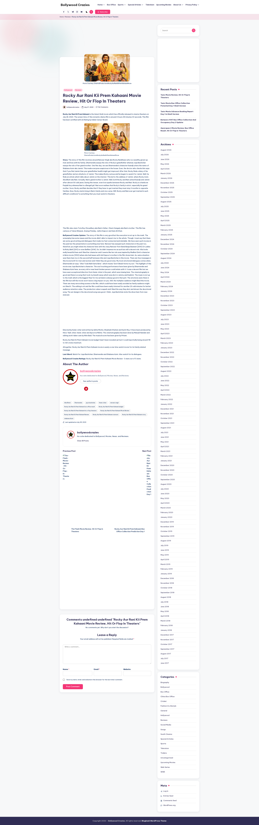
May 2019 (165, 555)
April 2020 (165, 503)
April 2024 (165, 277)
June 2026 (165, 159)
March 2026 (166, 173)
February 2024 (167, 286)
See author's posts (90, 381)
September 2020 (168, 479)
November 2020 (167, 470)
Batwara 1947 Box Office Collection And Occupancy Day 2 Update (178, 121)
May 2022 (165, 385)
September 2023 (168, 310)
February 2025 (167, 230)
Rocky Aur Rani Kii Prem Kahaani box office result (79, 406)
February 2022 (167, 399)
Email (97, 669)
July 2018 (164, 602)
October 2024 (167, 249)
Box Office (165, 692)
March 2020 (166, 508)
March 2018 (165, 621)
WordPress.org (169, 805)
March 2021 (165, 451)
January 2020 (166, 517)
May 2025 (165, 216)
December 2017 (167, 635)
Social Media (166, 725)
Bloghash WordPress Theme (154, 821)
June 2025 (165, 211)
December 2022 (167, 352)
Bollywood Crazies (75, 5)
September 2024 (168, 253)
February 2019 (167, 569)
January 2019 (166, 574)
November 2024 (167, 244)
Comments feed (170, 800)
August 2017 (166, 654)
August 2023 (166, 315)
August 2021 (166, 428)
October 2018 (166, 588)
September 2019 (167, 536)
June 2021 (165, 437)
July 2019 (164, 545)
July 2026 (165, 154)
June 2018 (165, 606)
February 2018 (167, 625)
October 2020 (167, 475)
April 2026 (165, 169)
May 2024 (165, 272)
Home (62, 17)
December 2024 (167, 239)
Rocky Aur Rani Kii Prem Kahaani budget (111, 406)
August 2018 (166, 597)
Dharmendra (78, 402)
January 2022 (166, 404)
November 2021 (167, 413)
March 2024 (166, 282)
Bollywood (68, 90)
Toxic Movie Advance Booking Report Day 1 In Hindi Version (177, 112)
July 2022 (165, 376)
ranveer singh (114, 402)
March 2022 (166, 395)
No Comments (103, 107)
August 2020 (166, 484)
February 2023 (167, 343)
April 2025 (165, 220)
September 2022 (168, 366)
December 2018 (167, 578)
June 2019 (165, 550)
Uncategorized (167, 758)
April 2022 (165, 390)
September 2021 (167, 423)
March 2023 (166, 338)
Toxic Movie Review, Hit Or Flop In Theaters (175, 96)
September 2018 (167, 592)
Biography (165, 682)
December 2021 (167, 409)
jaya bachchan (90, 402)
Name (66, 669)
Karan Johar (102, 402)
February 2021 (167, 456)
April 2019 (165, 559)
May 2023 (165, 329)
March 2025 (166, 225)
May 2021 (165, 442)
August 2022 (166, 371)
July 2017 (164, 658)
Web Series (165, 767)
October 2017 (166, 644)
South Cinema (166, 734)
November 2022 (167, 357)
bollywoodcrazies (90, 370)
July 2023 (165, 319)
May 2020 (165, 498)
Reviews (68, 17)
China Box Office (168, 696)
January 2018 (166, 630)
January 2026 (166, 178)
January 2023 (166, 348)
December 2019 (167, 522)
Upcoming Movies (168, 762)
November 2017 (167, 639)
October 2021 (166, 418)
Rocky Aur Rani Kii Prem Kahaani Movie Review (114, 410)
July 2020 (165, 489)
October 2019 (166, 531)
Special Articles (167, 739)
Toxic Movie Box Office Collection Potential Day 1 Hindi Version (175, 104)
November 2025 (167, 188)
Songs (163, 729)
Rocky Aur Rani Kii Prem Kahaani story (134, 414)
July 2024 (165, 263)
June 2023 (165, 324)
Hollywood (165, 715)
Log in (165, 791)
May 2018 (165, 611)
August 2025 (166, 202)
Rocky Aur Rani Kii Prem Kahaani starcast (105, 414)
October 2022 (167, 362)
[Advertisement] (107, 42)
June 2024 (165, 267)
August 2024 (166, 258)
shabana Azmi (68, 418)
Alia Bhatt (67, 402)
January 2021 (166, 461)
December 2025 (167, 183)
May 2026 (165, 164)
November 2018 (167, 583)
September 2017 (167, 649)
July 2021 (164, 432)
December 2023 (167, 296)
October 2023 (167, 305)
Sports (163, 743)
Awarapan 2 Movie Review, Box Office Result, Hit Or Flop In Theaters (177, 129)
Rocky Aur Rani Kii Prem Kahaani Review (76, 414)
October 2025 (167, 192)
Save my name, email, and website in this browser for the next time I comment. (94, 680)
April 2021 (165, 446)
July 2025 (165, 206)
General (164, 711)
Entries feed (168, 796)
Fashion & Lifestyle (168, 706)
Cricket (164, 701)
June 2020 (165, 493)
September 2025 (168, 197)
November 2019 (167, 526)
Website (127, 669)
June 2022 (165, 380)
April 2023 (165, 333)
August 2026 (166, 150)
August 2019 (166, 541)
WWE (163, 772)
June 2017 (165, 663)
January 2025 (166, 235)
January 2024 (166, 291)
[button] (102, 12)
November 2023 (167, 301)
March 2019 (165, 564)
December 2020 (167, 465)
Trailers (164, 753)
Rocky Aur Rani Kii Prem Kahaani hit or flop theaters (80, 410)
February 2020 (167, 512)
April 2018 (165, 616)
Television (165, 748)
